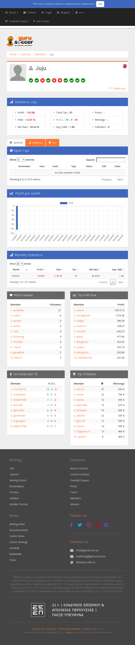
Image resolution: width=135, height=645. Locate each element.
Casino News (16, 536)
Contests (26, 54)
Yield (58, 269)
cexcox (80, 426)
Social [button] (12, 12)
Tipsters (14, 474)
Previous (107, 179)
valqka (80, 320)
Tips (74, 269)
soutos (80, 347)
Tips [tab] (53, 142)
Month (16, 269)
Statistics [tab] (37, 142)
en (80, 12)
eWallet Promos (18, 504)
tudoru (17, 315)
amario (17, 320)
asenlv (16, 326)
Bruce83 (18, 405)
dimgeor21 (82, 342)
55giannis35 (83, 431)
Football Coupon (79, 480)
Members (40, 54)
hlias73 (18, 357)
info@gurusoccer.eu (87, 550)
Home (13, 54)
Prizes (73, 486)
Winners (74, 504)
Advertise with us (85, 562)
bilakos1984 (20, 426)
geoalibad (18, 352)
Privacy (86, 628)
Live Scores (42, 21)
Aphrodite (18, 410)
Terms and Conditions (69, 628)
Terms (74, 492)
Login (69, 632)
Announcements (18, 530)
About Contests (79, 468)
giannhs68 (19, 415)
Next (120, 179)
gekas (79, 336)
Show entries (22, 159)
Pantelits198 (85, 357)
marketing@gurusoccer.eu (91, 556)
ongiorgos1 (19, 420)
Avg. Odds (117, 269)
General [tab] (17, 142)
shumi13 (81, 326)
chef (15, 331)
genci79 (80, 420)
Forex (12, 560)
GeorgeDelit (83, 315)
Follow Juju (119, 88)
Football (14, 548)
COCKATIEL (20, 389)
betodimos (82, 352)
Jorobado (18, 310)
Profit (40, 269)
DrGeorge (18, 336)
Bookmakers (16, 486)
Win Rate (93, 269)
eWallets (14, 498)
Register (65, 12)
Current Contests (79, 474)
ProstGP (18, 342)
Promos (14, 492)
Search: (90, 159)
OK (100, 4)
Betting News (17, 524)
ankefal (80, 415)
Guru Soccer (38, 628)
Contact (31, 12)
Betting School (17, 480)
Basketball (15, 554)
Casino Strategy (18, 542)
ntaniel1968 (19, 399)
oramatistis (19, 394)
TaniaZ (17, 347)
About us (51, 628)
